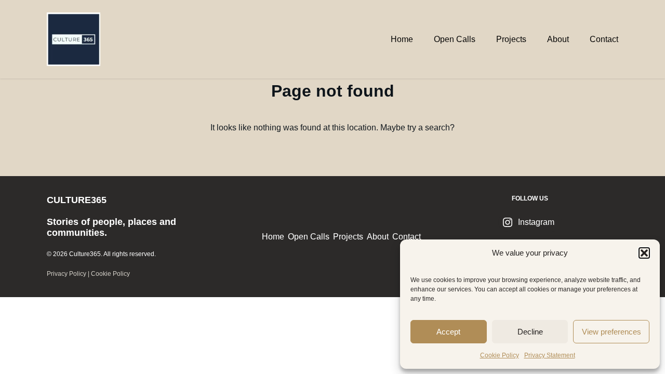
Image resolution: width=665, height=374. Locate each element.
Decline (530, 331)
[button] (644, 253)
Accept (448, 331)
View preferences (611, 331)
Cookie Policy (499, 355)
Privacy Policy (66, 273)
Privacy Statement (549, 355)
